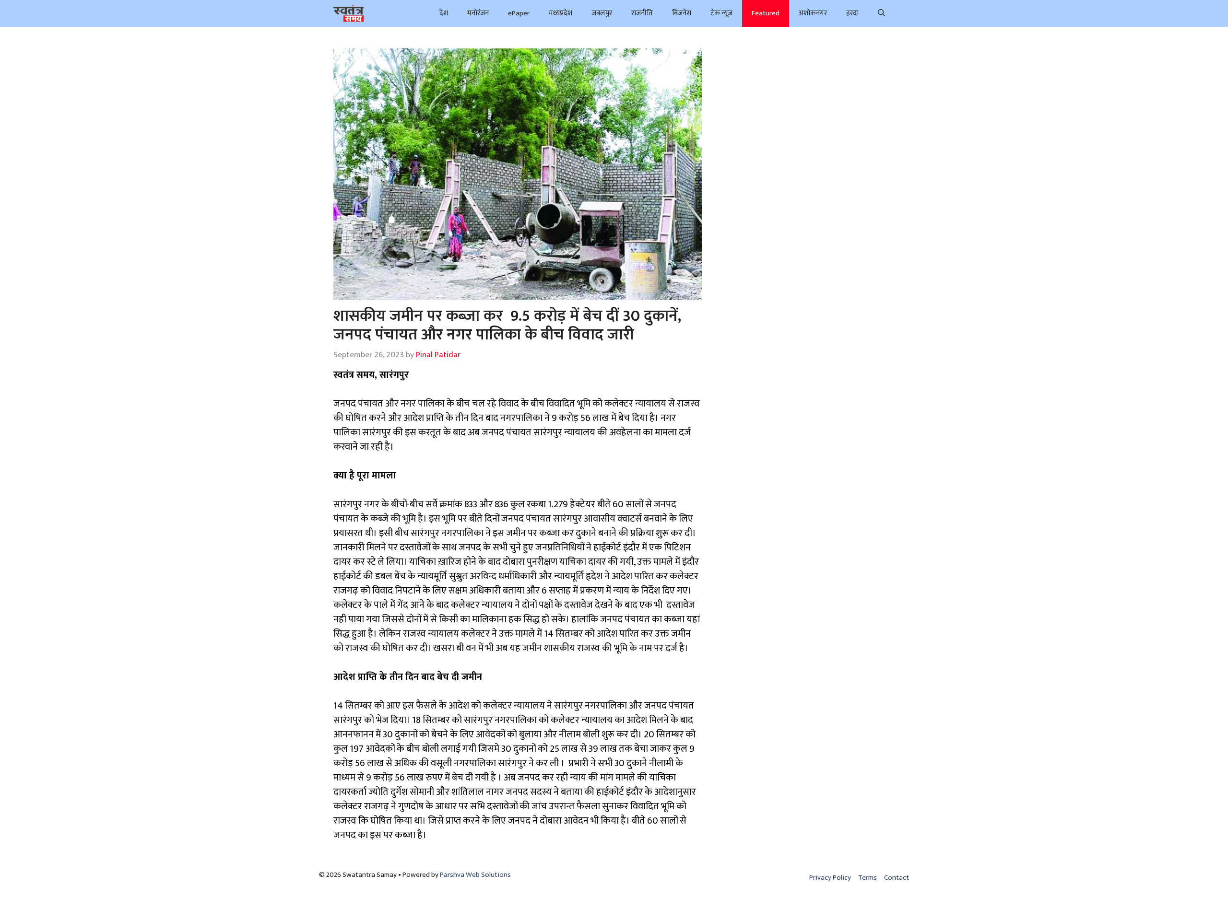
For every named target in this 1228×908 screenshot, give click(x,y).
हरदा (852, 13)
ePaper (519, 13)
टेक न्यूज (721, 13)
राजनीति (642, 13)
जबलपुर (601, 13)
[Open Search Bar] (881, 13)
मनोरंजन (478, 13)
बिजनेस (681, 13)
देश (443, 13)
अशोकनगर (813, 13)
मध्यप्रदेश (560, 13)
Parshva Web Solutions (475, 875)
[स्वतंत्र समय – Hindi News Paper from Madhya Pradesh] (348, 13)
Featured (765, 13)
